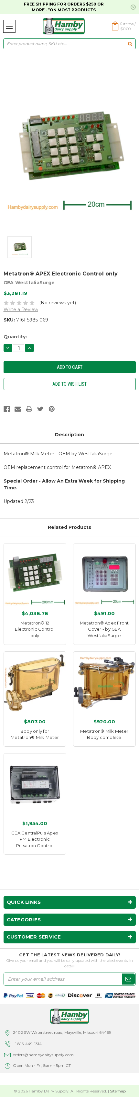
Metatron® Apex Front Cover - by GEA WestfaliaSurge (104, 629)
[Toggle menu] (9, 26)
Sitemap (118, 1091)
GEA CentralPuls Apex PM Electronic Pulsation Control (34, 839)
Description (69, 435)
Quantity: (15, 337)
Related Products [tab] (69, 527)
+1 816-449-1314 (27, 1043)
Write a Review (21, 309)
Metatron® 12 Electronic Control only (35, 629)
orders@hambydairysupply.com (43, 1054)
